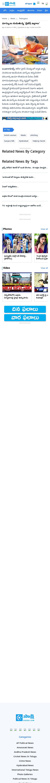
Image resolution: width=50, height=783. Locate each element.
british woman (10, 135)
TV (43, 4)
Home (4, 19)
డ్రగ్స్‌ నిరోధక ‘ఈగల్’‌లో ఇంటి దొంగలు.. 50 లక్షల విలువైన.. (25, 168)
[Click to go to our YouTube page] (29, 729)
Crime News (25, 761)
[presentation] (5, 243)
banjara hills (9, 141)
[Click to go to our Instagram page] (25, 729)
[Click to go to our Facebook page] (11, 729)
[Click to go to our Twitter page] (20, 729)
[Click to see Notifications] (46, 4)
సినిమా (39, 10)
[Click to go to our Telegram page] (34, 729)
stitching (34, 135)
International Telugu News (25, 770)
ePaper (29, 4)
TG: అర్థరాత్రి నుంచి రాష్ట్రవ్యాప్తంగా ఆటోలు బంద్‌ (24, 206)
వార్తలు (11, 10)
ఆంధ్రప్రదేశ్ (20, 10)
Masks (23, 135)
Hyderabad (23, 141)
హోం (5, 10)
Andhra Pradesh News (25, 752)
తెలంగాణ (30, 10)
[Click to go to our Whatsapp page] (16, 729)
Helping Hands (39, 141)
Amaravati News (25, 747)
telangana (23, 19)
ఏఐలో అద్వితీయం (23, 187)
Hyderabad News (25, 765)
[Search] (34, 4)
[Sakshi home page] (25, 717)
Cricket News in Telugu (25, 756)
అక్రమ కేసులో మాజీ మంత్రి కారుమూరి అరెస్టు (25, 196)
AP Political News (25, 743)
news (13, 19)
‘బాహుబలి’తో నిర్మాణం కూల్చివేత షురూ (23, 177)
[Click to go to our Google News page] (39, 729)
